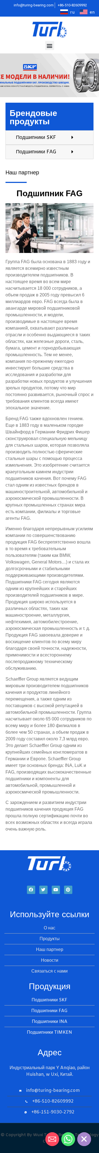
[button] (49, 45)
